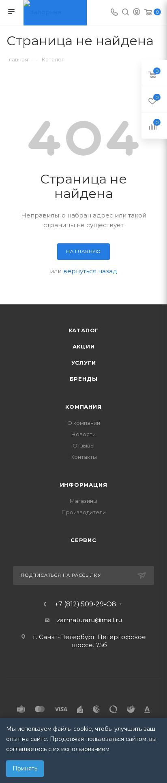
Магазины (83, 501)
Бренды (84, 379)
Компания (83, 406)
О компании (83, 423)
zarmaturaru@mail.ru (89, 620)
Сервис (83, 540)
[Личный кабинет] (136, 13)
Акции (84, 346)
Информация (83, 484)
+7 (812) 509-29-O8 (85, 604)
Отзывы (83, 445)
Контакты (84, 457)
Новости (83, 434)
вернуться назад (90, 271)
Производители (84, 512)
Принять (25, 768)
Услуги (83, 362)
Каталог (84, 330)
